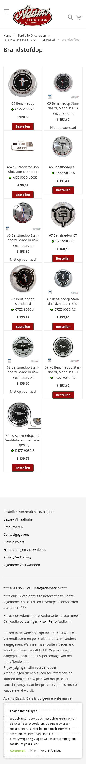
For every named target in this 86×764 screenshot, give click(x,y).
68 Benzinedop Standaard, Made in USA (23, 369)
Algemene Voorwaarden (21, 565)
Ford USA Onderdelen (32, 35)
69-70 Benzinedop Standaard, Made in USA (63, 369)
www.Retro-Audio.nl (55, 621)
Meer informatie (51, 750)
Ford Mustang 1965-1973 (19, 39)
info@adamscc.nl (47, 588)
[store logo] (32, 15)
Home (7, 35)
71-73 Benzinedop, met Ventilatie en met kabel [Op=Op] (23, 440)
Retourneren (13, 527)
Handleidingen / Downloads (24, 549)
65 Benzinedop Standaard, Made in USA (63, 105)
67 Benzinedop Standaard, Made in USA (63, 301)
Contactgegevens (16, 534)
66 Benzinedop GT (63, 167)
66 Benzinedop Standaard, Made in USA (23, 237)
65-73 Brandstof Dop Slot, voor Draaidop (23, 169)
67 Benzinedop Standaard (22, 301)
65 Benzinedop (22, 103)
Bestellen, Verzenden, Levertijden (29, 511)
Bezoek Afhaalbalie (18, 519)
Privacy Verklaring (17, 557)
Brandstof (49, 39)
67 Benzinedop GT (63, 235)
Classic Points (13, 542)
